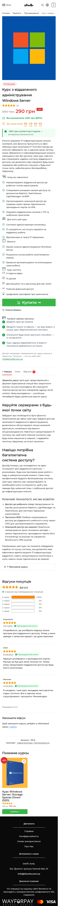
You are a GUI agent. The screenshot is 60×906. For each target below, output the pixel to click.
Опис (18, 371)
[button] (53, 5)
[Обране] (24, 761)
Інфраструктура (24, 743)
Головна (6, 13)
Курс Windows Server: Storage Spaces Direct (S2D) (12, 796)
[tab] (7, 371)
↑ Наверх (7, 371)
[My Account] (47, 5)
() (17, 105)
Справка (28, 831)
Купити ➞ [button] (14, 811)
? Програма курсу (17, 566)
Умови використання (29, 841)
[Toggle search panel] (42, 5)
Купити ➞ (31, 302)
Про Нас (28, 846)
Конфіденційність (29, 836)
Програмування (31, 13)
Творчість (17, 13)
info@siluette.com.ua (12, 359)
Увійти (13, 727)
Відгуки (28, 371)
